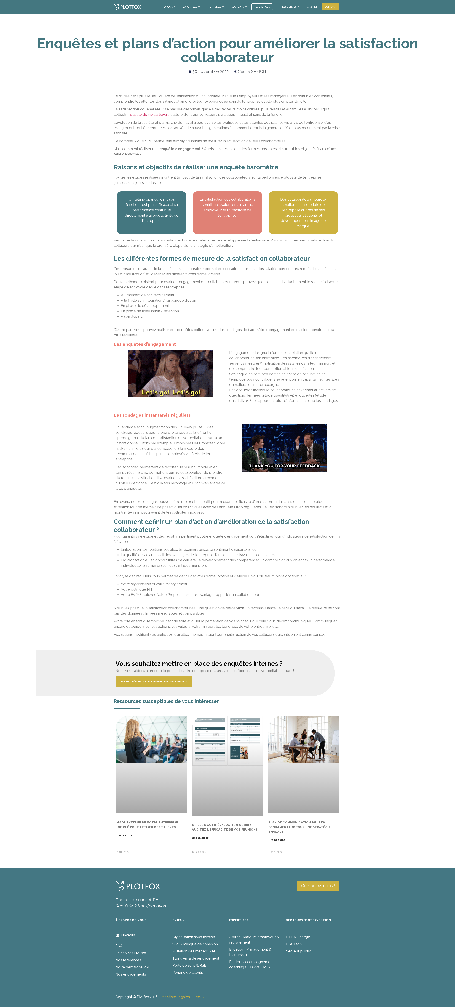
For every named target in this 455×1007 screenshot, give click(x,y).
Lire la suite (124, 835)
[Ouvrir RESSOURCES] (298, 7)
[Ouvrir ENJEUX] (174, 7)
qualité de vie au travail (149, 114)
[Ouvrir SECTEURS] (246, 7)
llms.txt (200, 997)
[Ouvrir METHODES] (223, 7)
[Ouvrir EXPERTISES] (199, 7)
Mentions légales (175, 997)
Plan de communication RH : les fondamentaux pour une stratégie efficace (299, 827)
